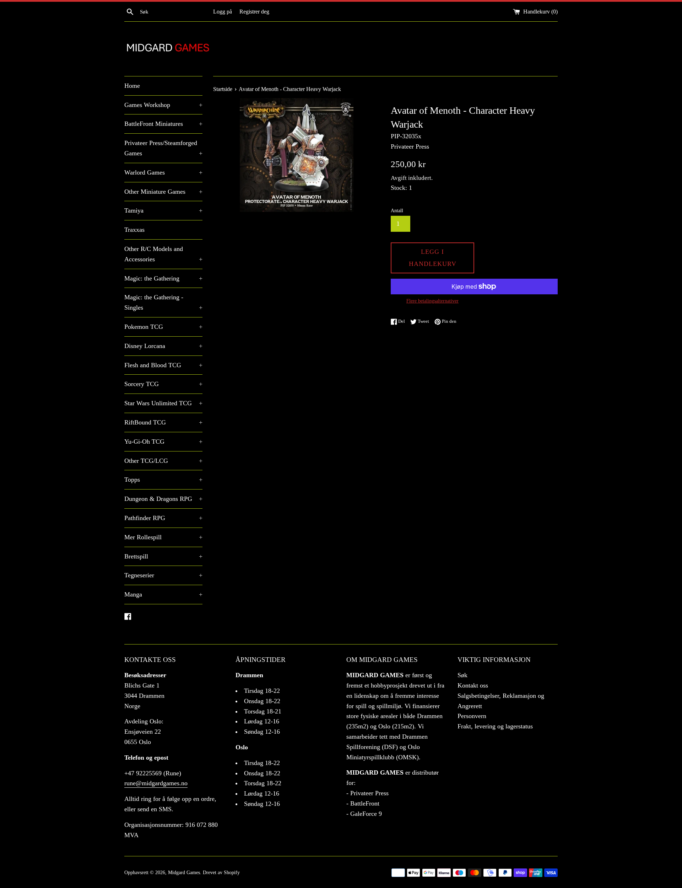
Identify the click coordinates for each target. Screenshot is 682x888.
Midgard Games (184, 872)
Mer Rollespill (163, 537)
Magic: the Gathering (163, 278)
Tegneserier (163, 575)
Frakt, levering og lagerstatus (495, 726)
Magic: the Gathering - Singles (163, 302)
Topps (163, 479)
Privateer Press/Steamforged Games (163, 148)
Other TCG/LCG (163, 460)
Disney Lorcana (163, 345)
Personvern (472, 716)
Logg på (222, 12)
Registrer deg (254, 12)
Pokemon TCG (163, 326)
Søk (462, 675)
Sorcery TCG (163, 383)
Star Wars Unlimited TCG (163, 403)
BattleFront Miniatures (163, 123)
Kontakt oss (473, 685)
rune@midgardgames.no (156, 783)
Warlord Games (163, 172)
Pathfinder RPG (163, 517)
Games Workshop (163, 104)
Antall (397, 210)
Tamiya (163, 210)
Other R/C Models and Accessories (163, 254)
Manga (163, 594)
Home (132, 85)
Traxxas (134, 229)
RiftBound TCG (163, 422)
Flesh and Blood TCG (163, 365)
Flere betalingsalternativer (432, 301)
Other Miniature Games (163, 191)
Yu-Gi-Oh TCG (163, 441)
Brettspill (163, 556)
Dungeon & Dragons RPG (163, 498)
